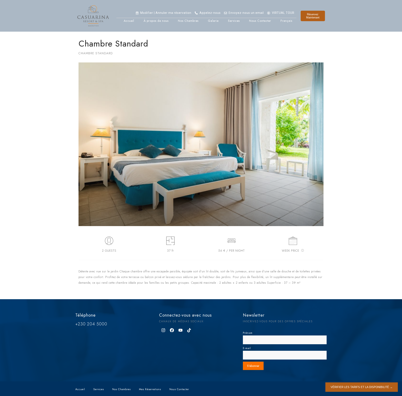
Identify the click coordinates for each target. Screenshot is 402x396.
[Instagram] (163, 330)
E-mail (247, 348)
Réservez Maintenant (313, 16)
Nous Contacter (260, 20)
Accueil (129, 20)
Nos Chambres (188, 20)
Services (234, 20)
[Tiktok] (189, 330)
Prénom (248, 333)
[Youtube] (180, 330)
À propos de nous (156, 20)
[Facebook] (172, 330)
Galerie (213, 20)
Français (286, 20)
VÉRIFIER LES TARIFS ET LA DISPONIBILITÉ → (362, 387)
